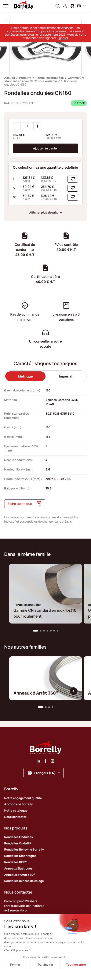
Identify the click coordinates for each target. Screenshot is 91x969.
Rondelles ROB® (15, 862)
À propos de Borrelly (18, 804)
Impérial (65, 376)
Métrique (25, 376)
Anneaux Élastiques (18, 869)
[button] (35, 631)
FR (79, 5)
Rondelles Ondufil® (18, 843)
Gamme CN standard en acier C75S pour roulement (44, 79)
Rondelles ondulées (50, 78)
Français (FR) (45, 773)
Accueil (9, 78)
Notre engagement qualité (23, 798)
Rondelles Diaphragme (20, 856)
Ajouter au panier (45, 148)
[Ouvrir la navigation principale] (6, 6)
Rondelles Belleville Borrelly (24, 850)
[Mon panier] (72, 6)
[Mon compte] (65, 6)
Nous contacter (15, 817)
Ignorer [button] (63, 38)
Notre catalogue (16, 811)
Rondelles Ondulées (18, 837)
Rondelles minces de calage (24, 881)
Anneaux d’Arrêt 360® (19, 875)
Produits (25, 78)
